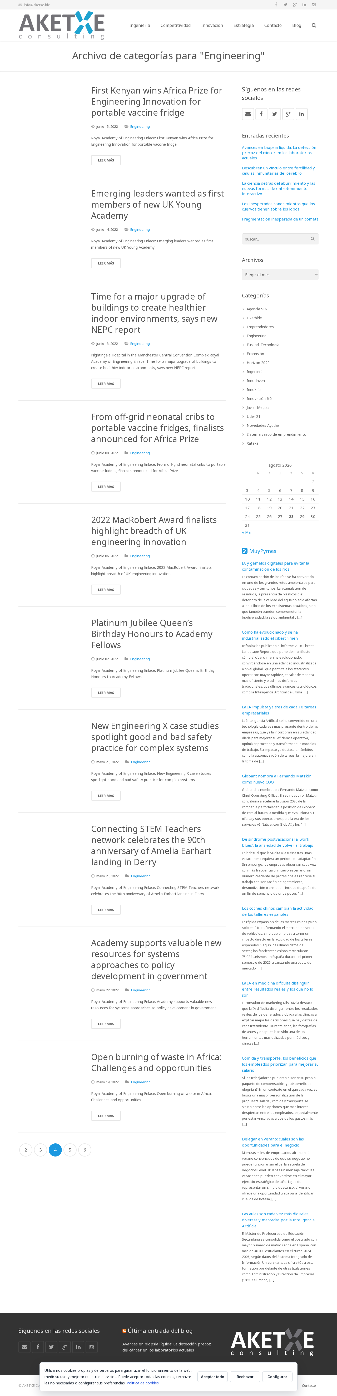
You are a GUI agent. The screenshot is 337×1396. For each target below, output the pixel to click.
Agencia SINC (258, 308)
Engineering (140, 126)
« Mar (247, 532)
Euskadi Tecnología (263, 344)
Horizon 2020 (258, 362)
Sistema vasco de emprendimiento (276, 434)
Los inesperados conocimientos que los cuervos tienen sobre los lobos (278, 206)
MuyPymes (262, 551)
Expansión (255, 353)
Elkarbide (254, 317)
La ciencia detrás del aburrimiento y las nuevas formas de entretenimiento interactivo (278, 188)
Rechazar (245, 1376)
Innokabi (254, 389)
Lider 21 (253, 416)
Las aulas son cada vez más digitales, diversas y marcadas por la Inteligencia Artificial (278, 1219)
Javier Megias (258, 407)
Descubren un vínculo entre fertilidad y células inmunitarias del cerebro (278, 170)
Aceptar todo (212, 1376)
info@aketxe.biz (37, 4)
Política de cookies (143, 1382)
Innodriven (256, 380)
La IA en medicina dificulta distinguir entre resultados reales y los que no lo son (277, 989)
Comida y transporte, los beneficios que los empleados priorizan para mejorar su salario (280, 1064)
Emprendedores (260, 326)
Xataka (253, 443)
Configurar (277, 1376)
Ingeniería (255, 371)
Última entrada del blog (160, 1330)
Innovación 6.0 (259, 398)
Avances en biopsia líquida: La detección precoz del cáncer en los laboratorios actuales (279, 152)
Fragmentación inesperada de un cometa (280, 219)
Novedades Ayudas (263, 425)
